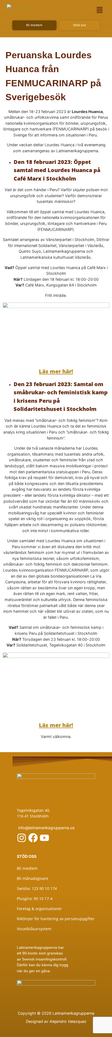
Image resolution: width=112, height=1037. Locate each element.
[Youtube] (44, 838)
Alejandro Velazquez (67, 1021)
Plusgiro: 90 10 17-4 (34, 898)
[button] (99, 10)
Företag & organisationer (39, 908)
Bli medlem (27, 868)
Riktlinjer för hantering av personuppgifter (56, 918)
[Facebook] (33, 838)
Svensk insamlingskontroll (43, 959)
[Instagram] (21, 838)
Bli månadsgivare (32, 878)
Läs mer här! (56, 725)
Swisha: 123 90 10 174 (37, 888)
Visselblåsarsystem (34, 928)
